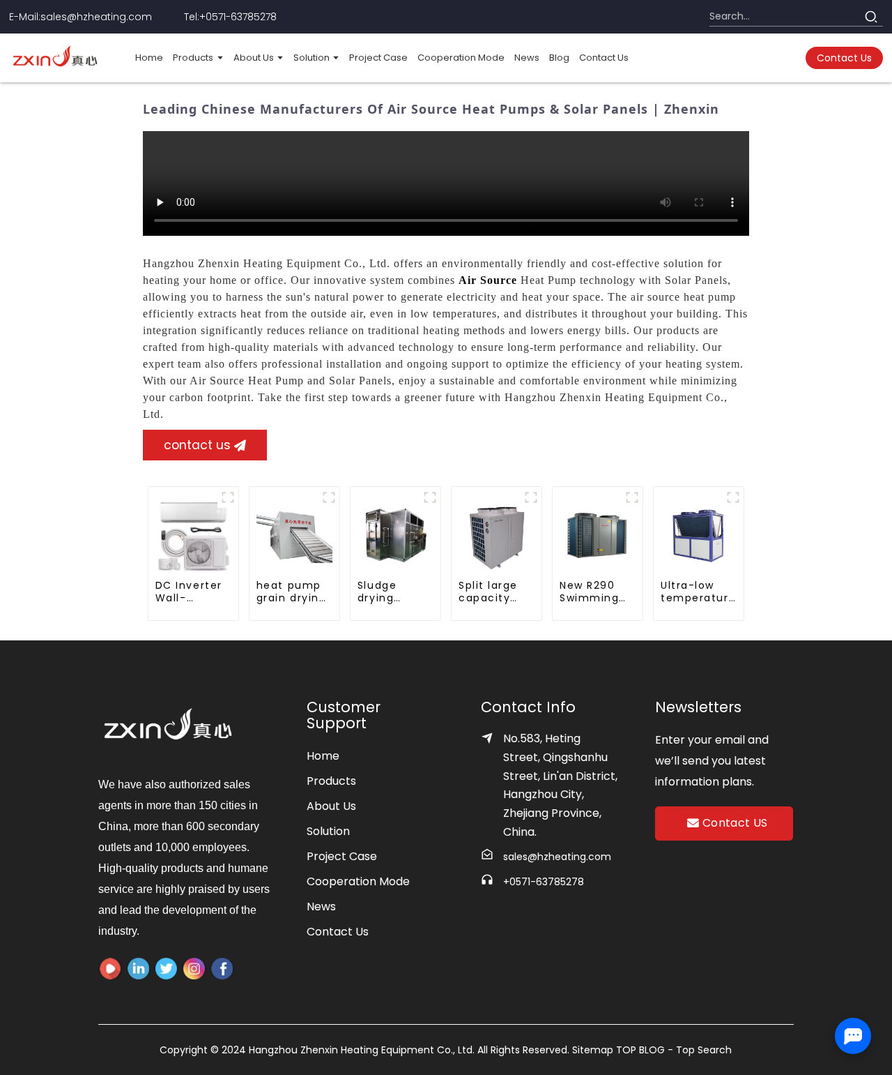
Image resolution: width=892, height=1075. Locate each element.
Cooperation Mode (358, 881)
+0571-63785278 (543, 882)
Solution (328, 831)
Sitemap (594, 1050)
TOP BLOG (642, 1050)
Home (323, 756)
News (321, 907)
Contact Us (338, 932)
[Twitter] (138, 968)
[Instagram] (194, 968)
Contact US (735, 823)
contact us (844, 58)
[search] (871, 17)
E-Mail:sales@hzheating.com (80, 17)
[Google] (222, 968)
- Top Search (700, 1050)
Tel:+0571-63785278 (230, 17)
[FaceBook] (110, 968)
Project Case (342, 856)
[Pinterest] (166, 968)
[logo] (55, 58)
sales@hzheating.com (557, 857)
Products (331, 781)
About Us (331, 806)
